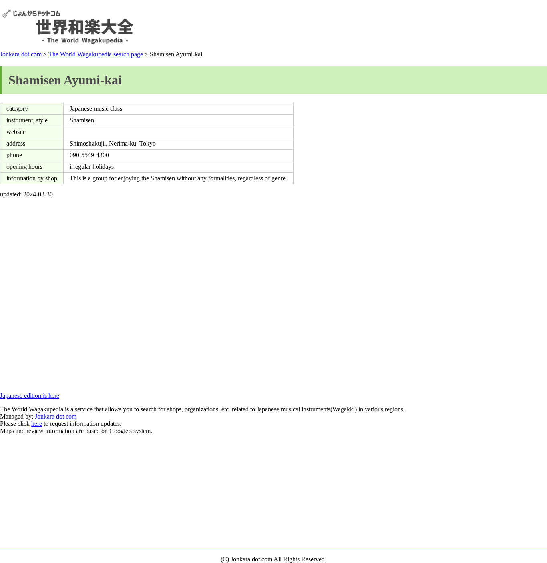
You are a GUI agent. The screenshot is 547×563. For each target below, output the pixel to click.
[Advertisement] (399, 26)
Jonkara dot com (21, 54)
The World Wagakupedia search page (95, 54)
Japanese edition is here (29, 395)
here (36, 423)
